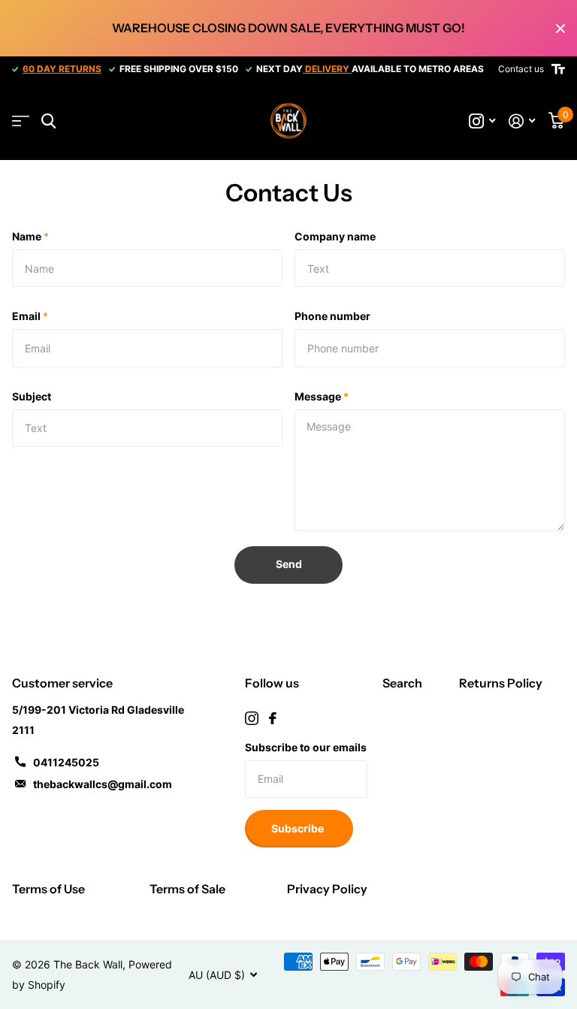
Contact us (521, 68)
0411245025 (66, 762)
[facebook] (272, 718)
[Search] (48, 121)
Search (402, 682)
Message (322, 396)
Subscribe (298, 828)
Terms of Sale (187, 888)
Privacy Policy (327, 888)
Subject (31, 396)
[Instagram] (251, 718)
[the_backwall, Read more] (482, 121)
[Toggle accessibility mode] (558, 69)
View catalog (20, 121)
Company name (335, 236)
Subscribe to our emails (306, 747)
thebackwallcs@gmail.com (102, 784)
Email (30, 316)
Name (30, 236)
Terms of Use (48, 888)
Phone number (332, 316)
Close (560, 28)
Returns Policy (500, 682)
